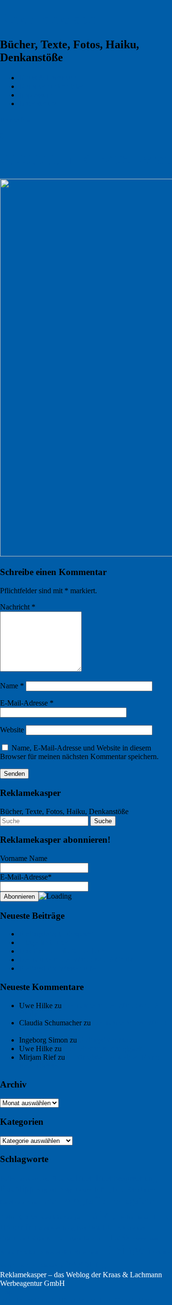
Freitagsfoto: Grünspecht (56, 934)
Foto (48, 1201)
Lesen (73, 1238)
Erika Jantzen (142, 1189)
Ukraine (162, 1252)
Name (12, 686)
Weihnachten (19, 1265)
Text (93, 1252)
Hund (161, 1217)
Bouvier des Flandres (45, 1179)
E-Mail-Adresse (27, 703)
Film (32, 1202)
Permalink (15, 120)
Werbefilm (52, 1266)
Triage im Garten (44, 942)
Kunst (55, 1238)
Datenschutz (37, 103)
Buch (84, 1178)
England (112, 1189)
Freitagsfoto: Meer (106, 1040)
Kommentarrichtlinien (52, 86)
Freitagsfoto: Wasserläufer (58, 968)
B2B (7, 1178)
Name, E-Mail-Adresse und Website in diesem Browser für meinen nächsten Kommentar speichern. (79, 752)
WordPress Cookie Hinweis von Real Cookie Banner (80, 1300)
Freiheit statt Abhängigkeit (103, 1048)
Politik (7, 1252)
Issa (81, 1228)
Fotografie (82, 1200)
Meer (139, 1238)
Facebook (12, 1202)
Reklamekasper (51, 18)
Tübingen (125, 1250)
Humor (143, 1217)
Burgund (46, 1189)
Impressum (35, 95)
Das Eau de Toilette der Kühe (63, 951)
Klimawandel (133, 1228)
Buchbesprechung (126, 1178)
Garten (29, 1217)
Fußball (8, 1217)
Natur (154, 1238)
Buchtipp (17, 1189)
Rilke (80, 1252)
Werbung (86, 1264)
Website (12, 730)
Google (72, 1217)
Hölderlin (16, 1227)
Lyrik (120, 1237)
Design (66, 1189)
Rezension (59, 1252)
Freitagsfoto (130, 1201)
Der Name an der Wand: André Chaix (76, 960)
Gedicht (52, 1217)
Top (6, 1292)
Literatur (95, 1238)
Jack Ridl (101, 1227)
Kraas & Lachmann (48, 78)
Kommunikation (22, 1238)
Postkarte (29, 1252)
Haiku (99, 1214)
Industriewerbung (54, 1228)
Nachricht (17, 607)
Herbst (126, 1217)
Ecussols (87, 1189)
